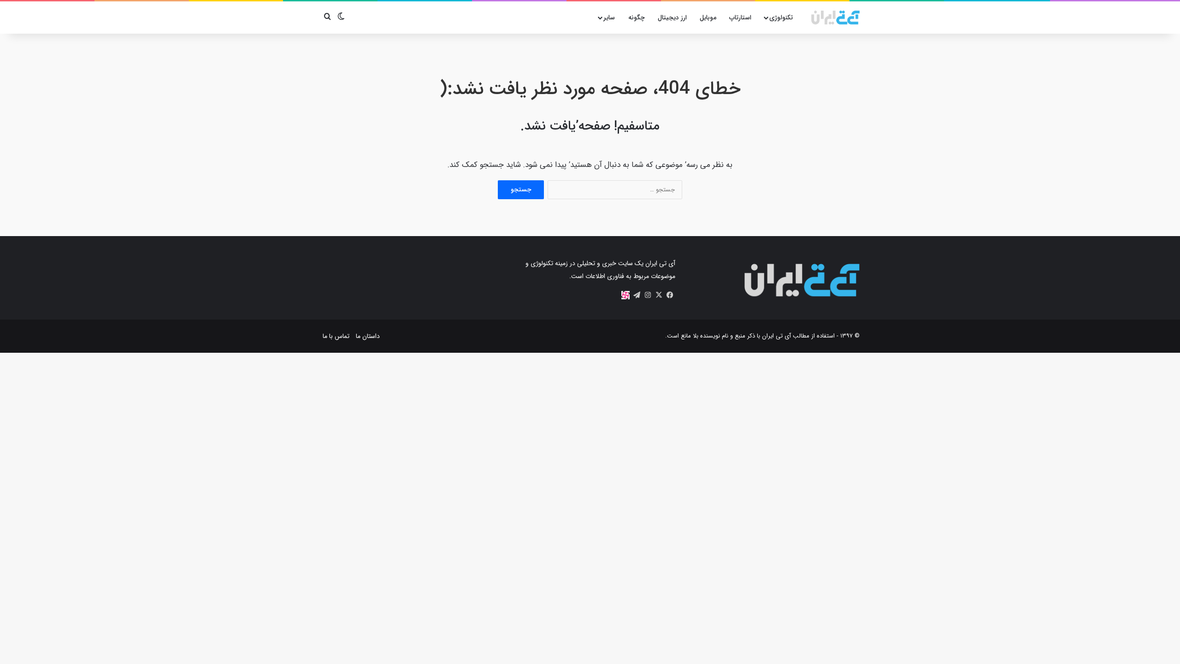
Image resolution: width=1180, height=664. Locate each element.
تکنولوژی (781, 17)
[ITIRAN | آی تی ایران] (835, 17)
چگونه (636, 17)
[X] (658, 295)
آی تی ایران (776, 336)
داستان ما (368, 336)
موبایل (708, 17)
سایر (609, 17)
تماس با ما (336, 336)
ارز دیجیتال (672, 17)
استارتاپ (740, 17)
